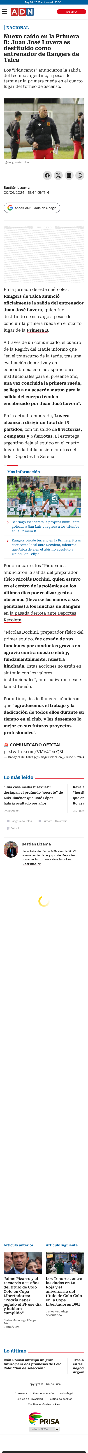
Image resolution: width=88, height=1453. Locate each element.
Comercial (21, 1393)
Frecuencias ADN (43, 1393)
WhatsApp (79, 175)
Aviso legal (66, 1393)
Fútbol (15, 828)
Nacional (17, 27)
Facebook (47, 175)
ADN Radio (22, 12)
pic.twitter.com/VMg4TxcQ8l (33, 751)
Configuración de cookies (44, 1404)
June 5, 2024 (74, 757)
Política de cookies (60, 1399)
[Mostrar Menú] (4, 11)
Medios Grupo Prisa (44, 1429)
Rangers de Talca (21, 821)
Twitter (58, 175)
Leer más (30, 864)
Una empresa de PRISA (44, 1418)
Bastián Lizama (17, 187)
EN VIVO (71, 12)
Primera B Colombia (55, 821)
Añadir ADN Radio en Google (35, 208)
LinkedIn (69, 175)
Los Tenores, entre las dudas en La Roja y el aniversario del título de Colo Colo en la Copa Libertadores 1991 (64, 1291)
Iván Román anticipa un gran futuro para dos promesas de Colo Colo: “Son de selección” (32, 1364)
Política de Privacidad (29, 1399)
